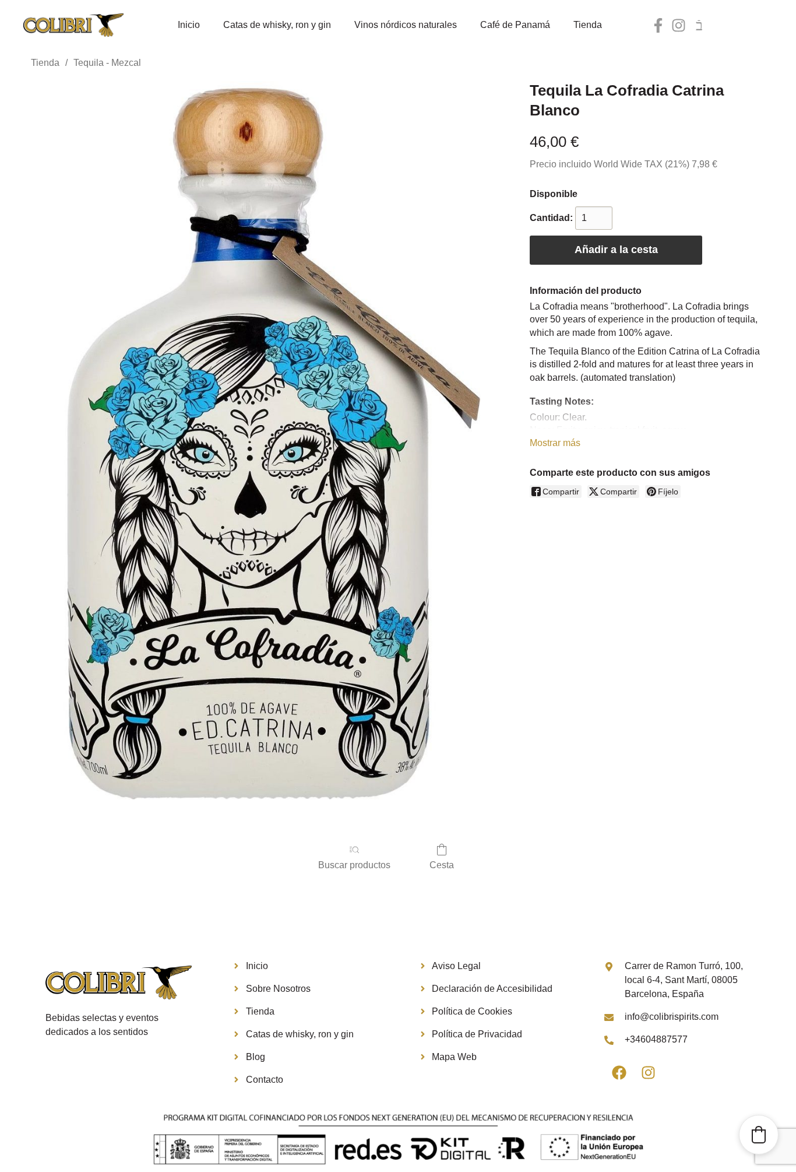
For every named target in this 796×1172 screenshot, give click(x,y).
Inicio (189, 25)
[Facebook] (618, 1072)
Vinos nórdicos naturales (405, 25)
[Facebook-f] (658, 25)
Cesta (441, 865)
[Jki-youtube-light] (699, 25)
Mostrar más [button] (555, 443)
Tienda (587, 25)
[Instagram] (678, 25)
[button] (759, 1135)
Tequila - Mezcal (107, 63)
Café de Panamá (515, 25)
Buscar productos (354, 865)
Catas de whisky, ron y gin (277, 25)
